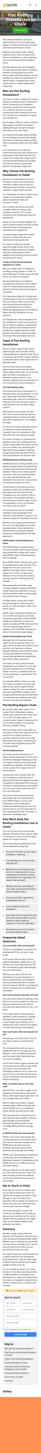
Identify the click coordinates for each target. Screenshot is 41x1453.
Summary (9, 1380)
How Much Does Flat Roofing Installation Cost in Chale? (17, 1367)
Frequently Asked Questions (17, 1373)
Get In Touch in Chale (14, 1377)
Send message (20, 1334)
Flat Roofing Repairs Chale (16, 1362)
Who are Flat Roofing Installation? (19, 1348)
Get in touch (20, 30)
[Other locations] (30, 5)
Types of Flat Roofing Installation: (19, 1359)
